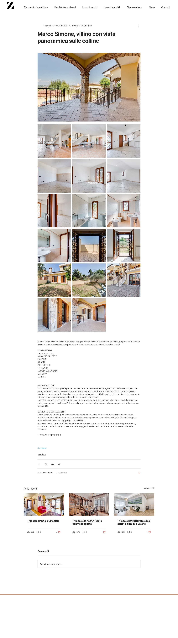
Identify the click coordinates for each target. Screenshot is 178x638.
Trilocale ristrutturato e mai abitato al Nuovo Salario (133, 522)
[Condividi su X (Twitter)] (45, 464)
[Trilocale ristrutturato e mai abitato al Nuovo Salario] (134, 504)
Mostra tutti (149, 488)
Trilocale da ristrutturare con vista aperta (87, 522)
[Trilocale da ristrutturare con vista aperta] (89, 504)
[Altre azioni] (138, 25)
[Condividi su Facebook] (39, 464)
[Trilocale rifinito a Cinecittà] (44, 504)
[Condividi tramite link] (59, 464)
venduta (42, 454)
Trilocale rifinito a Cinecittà (43, 520)
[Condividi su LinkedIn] (52, 464)
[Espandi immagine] (54, 141)
